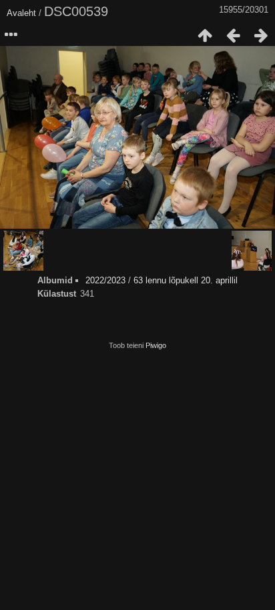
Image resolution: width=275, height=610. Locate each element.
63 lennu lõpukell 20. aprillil (185, 280)
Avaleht (21, 13)
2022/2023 (105, 280)
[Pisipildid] (205, 35)
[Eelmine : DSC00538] (233, 35)
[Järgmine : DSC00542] (261, 35)
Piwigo (156, 345)
